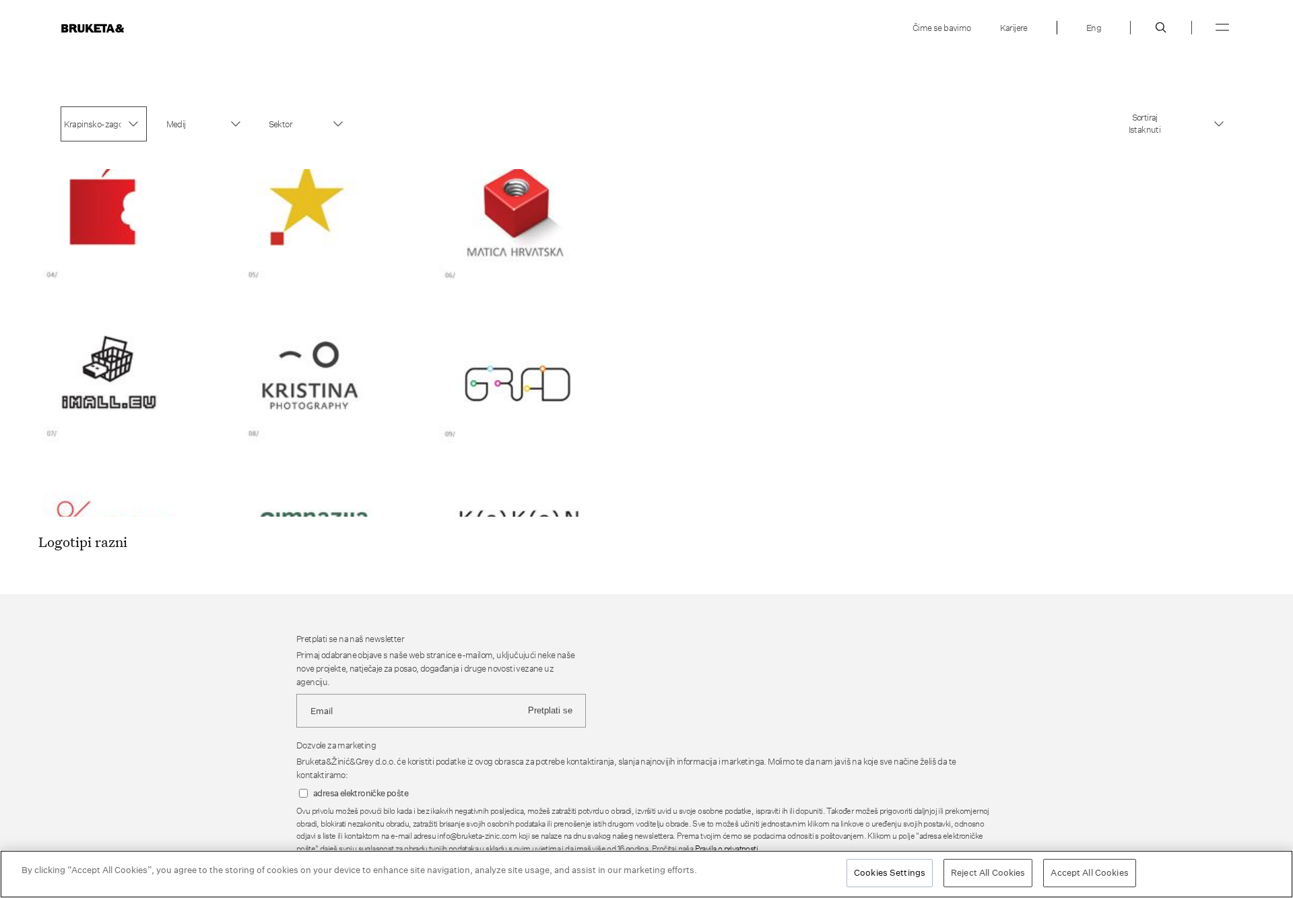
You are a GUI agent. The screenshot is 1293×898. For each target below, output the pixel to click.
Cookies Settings (889, 872)
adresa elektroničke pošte (360, 793)
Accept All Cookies (1089, 872)
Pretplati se (550, 710)
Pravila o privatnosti (726, 848)
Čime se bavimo (942, 27)
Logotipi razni (82, 541)
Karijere (1014, 27)
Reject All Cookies (988, 872)
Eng (1093, 27)
